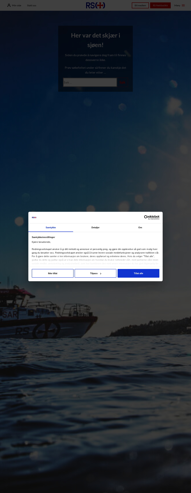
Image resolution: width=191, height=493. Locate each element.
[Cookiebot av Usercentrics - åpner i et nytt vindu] (146, 217)
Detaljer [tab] (95, 227)
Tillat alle (138, 273)
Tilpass (94, 273)
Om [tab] (140, 227)
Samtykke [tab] (51, 227)
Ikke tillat (52, 273)
